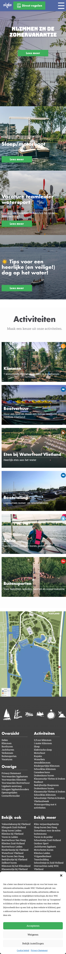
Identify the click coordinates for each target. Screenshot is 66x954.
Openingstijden (9, 792)
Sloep (37, 746)
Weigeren (33, 934)
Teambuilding (41, 859)
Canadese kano (42, 772)
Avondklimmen (42, 762)
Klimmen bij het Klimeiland (16, 865)
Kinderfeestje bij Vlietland (15, 849)
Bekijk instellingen (33, 943)
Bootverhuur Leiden (12, 846)
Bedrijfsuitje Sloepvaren (46, 785)
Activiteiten (44, 733)
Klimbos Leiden (42, 853)
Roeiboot (38, 781)
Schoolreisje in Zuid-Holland (48, 862)
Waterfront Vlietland (12, 853)
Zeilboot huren (9, 862)
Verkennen (7, 752)
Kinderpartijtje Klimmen (47, 765)
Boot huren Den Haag (13, 856)
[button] (61, 875)
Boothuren (7, 746)
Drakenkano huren (44, 775)
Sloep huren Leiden (11, 830)
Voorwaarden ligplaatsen (15, 776)
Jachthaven (8, 749)
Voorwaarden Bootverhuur (16, 782)
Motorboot (39, 752)
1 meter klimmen (43, 743)
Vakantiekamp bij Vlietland (16, 824)
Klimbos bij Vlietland (12, 833)
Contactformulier (11, 795)
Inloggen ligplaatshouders (15, 789)
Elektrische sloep (43, 749)
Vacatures (7, 759)
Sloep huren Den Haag (45, 827)
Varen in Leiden (10, 836)
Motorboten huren (43, 849)
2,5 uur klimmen (42, 740)
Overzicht (10, 733)
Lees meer (33, 53)
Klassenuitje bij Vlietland (15, 869)
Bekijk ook (11, 817)
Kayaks (38, 756)
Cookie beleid (23, 950)
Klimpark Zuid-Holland (14, 827)
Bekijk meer (45, 817)
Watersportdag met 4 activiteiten (45, 806)
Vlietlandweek (41, 801)
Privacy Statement (39, 950)
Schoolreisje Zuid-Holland (47, 840)
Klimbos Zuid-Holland (13, 843)
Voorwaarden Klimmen (14, 779)
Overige (9, 766)
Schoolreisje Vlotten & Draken (49, 797)
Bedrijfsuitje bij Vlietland (14, 859)
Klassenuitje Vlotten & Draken (49, 778)
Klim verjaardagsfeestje (46, 824)
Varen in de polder (43, 836)
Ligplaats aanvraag (12, 786)
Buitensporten (9, 756)
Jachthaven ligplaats (45, 846)
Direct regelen (32, 5)
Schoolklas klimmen (45, 769)
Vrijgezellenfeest (42, 856)
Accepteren (33, 925)
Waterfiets (39, 759)
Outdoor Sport (41, 843)
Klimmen (7, 743)
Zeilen (5, 740)
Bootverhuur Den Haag (14, 840)
